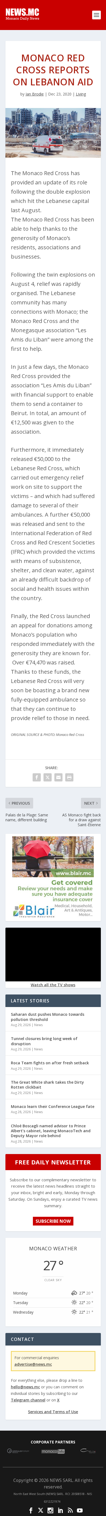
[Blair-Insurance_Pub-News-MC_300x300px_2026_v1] (53, 916)
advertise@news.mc (33, 1364)
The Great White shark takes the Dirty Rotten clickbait (47, 1085)
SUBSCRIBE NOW (53, 1221)
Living (81, 94)
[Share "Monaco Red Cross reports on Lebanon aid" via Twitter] (47, 777)
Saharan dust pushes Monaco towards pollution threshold (47, 1017)
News (38, 1025)
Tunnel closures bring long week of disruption (44, 1041)
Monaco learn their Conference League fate (52, 1106)
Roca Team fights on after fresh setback (50, 1062)
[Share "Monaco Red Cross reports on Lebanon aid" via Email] (58, 777)
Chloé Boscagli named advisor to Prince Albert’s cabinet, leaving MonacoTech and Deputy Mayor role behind (51, 1130)
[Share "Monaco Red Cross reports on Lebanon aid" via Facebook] (36, 777)
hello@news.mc (25, 1386)
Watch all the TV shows (53, 984)
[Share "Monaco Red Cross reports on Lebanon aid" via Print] (69, 777)
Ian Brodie (35, 94)
